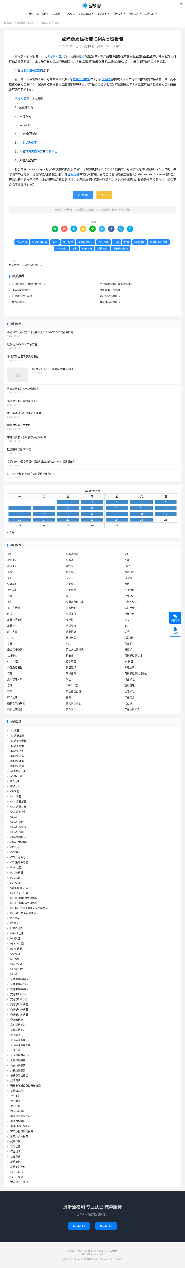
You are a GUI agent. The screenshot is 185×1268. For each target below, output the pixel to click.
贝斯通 (70, 559)
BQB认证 (15, 786)
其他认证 (149, 13)
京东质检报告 (17, 1024)
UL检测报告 (17, 968)
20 (19, 519)
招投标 (128, 649)
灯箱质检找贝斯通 (22, 295)
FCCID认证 (16, 872)
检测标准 (129, 691)
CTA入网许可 (86, 13)
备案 (68, 697)
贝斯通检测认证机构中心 (92, 6)
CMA (127, 565)
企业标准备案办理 (20, 1044)
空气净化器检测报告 (21, 1131)
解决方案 (12, 631)
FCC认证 (12, 697)
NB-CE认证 (16, 933)
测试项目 (71, 625)
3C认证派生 (17, 750)
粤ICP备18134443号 (92, 1254)
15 (67, 513)
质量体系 (71, 673)
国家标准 (71, 607)
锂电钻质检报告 (21, 289)
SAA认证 (15, 953)
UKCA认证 (16, 963)
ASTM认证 (16, 776)
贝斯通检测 (72, 553)
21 (44, 519)
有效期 (128, 643)
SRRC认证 (43, 13)
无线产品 (71, 637)
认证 (127, 553)
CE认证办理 (17, 821)
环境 (9, 613)
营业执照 (71, 631)
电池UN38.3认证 (20, 1126)
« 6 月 (10, 532)
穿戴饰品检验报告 (110, 301)
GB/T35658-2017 (20, 887)
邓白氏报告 (16, 1171)
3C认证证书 (17, 760)
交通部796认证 (19, 999)
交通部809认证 (19, 1009)
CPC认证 (15, 847)
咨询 (9, 595)
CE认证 (128, 577)
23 (92, 519)
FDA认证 (15, 882)
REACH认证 (17, 943)
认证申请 (129, 607)
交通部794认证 (19, 994)
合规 (9, 685)
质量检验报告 (81, 79)
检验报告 (107, 79)
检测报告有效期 (31, 70)
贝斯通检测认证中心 (135, 673)
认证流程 (71, 667)
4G (67, 643)
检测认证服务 (14, 709)
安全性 (70, 619)
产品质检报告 (132, 709)
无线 (9, 571)
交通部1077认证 (19, 984)
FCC (127, 619)
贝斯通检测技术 (75, 601)
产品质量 (71, 589)
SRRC (10, 637)
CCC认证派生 (18, 811)
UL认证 (14, 973)
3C (126, 625)
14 (43, 513)
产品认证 (71, 583)
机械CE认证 (17, 1090)
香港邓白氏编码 (19, 1181)
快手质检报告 (17, 1065)
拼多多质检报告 (19, 1075)
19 (165, 513)
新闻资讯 (15, 1080)
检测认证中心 (73, 703)
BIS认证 (14, 781)
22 (67, 519)
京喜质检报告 (17, 1029)
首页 (31, 13)
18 (141, 513)
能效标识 (15, 1141)
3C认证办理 (17, 735)
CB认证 (14, 791)
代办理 (128, 703)
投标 (9, 643)
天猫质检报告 (17, 1060)
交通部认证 (16, 1019)
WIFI (9, 691)
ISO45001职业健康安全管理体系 (29, 908)
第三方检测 (13, 607)
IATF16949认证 (19, 892)
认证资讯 (15, 1156)
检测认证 (46, 22)
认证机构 (12, 583)
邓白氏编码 (16, 1176)
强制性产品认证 (16, 703)
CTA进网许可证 (19, 862)
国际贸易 (73, 174)
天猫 (34, 151)
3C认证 (71, 13)
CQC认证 (15, 852)
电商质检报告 (17, 1121)
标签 (9, 673)
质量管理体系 (14, 679)
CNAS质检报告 (18, 842)
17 (116, 513)
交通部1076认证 (19, 979)
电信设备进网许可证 (21, 1115)
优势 (127, 631)
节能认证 (15, 1146)
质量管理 (129, 685)
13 (19, 513)
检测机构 (12, 589)
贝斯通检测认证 (133, 655)
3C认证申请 (17, 755)
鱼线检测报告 (19, 301)
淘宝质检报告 (17, 1110)
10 (116, 508)
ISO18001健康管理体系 (23, 902)
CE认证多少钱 (18, 826)
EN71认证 (15, 867)
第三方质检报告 (19, 1136)
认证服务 (129, 637)
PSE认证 (15, 938)
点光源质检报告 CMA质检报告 (92, 39)
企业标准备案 (28, 142)
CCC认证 (58, 13)
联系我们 (79, 1225)
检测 (82, 56)
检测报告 (133, 13)
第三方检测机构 (75, 649)
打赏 (104, 195)
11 (141, 508)
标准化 (70, 655)
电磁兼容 (71, 613)
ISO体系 (102, 13)
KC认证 (14, 923)
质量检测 (12, 625)
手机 (9, 601)
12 (165, 508)
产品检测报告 (39, 242)
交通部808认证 (19, 1004)
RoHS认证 (16, 948)
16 (92, 513)
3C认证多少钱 (18, 740)
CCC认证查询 (18, 806)
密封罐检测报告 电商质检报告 (116, 283)
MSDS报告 (16, 928)
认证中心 (12, 655)
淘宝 (40, 151)
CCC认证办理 (18, 801)
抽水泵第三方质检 (110, 289)
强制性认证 (130, 601)
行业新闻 (15, 1151)
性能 (127, 559)
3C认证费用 (17, 766)
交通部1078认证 (19, 989)
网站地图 (113, 1251)
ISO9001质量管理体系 (23, 913)
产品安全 (129, 697)
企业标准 (68, 242)
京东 (28, 151)
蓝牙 (68, 595)
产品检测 (22, 242)
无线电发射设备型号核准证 (25, 1085)
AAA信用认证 (17, 771)
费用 (127, 583)
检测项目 (71, 661)
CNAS (69, 565)
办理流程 (129, 667)
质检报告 (118, 13)
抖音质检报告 (17, 1070)
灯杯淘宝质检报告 (110, 295)
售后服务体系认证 (20, 1055)
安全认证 (71, 709)
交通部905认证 (19, 1014)
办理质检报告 (14, 667)
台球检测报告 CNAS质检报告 (25, 264)
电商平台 (51, 151)
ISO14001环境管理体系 (23, 897)
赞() (117, 46)
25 (141, 519)
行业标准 (129, 679)
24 (116, 519)
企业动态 (15, 1034)
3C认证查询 (17, 745)
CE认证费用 (17, 831)
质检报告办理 (73, 691)
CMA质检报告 (18, 837)
